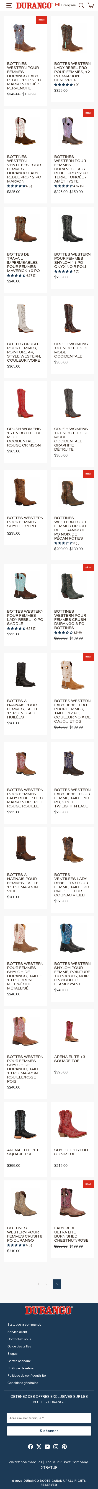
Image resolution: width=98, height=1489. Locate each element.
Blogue (13, 1353)
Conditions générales (23, 1383)
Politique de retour (21, 1368)
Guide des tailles (19, 1346)
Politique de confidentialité (27, 1375)
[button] (63, 85)
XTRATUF (49, 1468)
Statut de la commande (24, 1324)
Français (68, 5)
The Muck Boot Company (66, 1462)
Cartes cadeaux (19, 1361)
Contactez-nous (19, 1339)
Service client (17, 1332)
